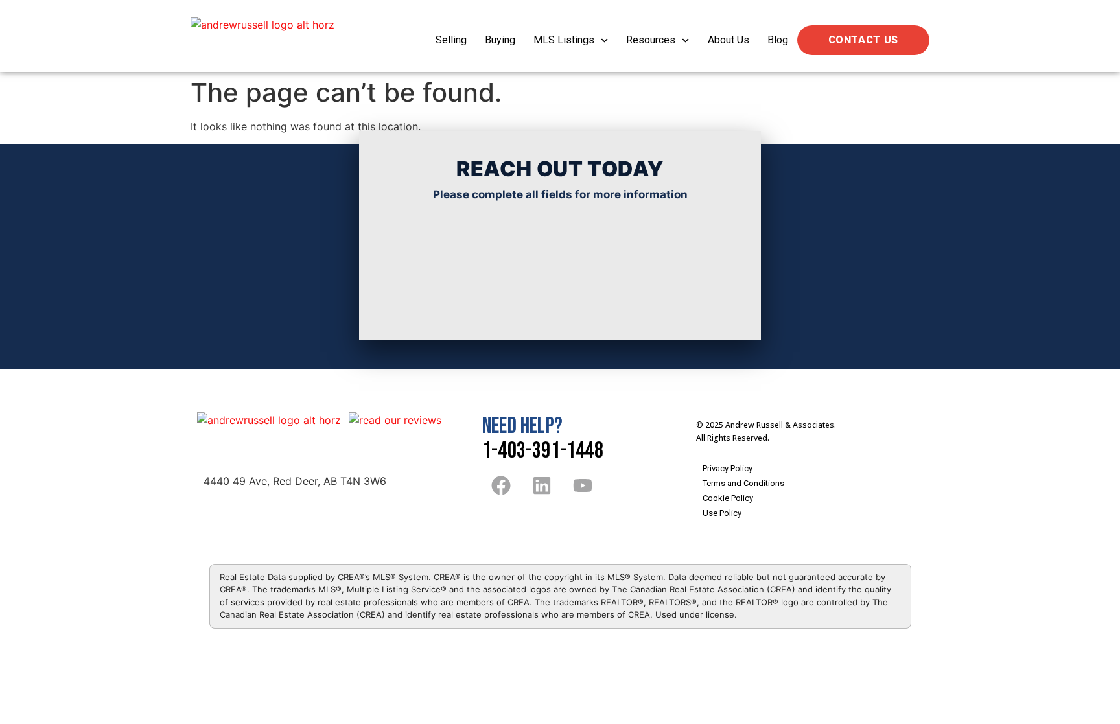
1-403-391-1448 (542, 451)
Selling (451, 40)
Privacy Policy (727, 468)
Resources (650, 40)
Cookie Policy (728, 498)
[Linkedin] (541, 485)
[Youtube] (582, 485)
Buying (500, 40)
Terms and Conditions (743, 483)
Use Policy (722, 513)
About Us (728, 40)
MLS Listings (563, 40)
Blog (777, 40)
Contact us (863, 40)
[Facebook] (501, 485)
